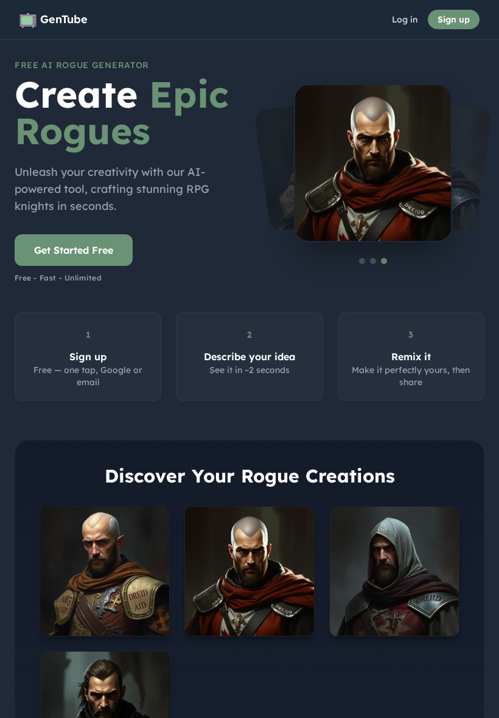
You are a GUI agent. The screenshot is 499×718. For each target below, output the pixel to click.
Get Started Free (73, 250)
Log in (405, 19)
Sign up (454, 19)
